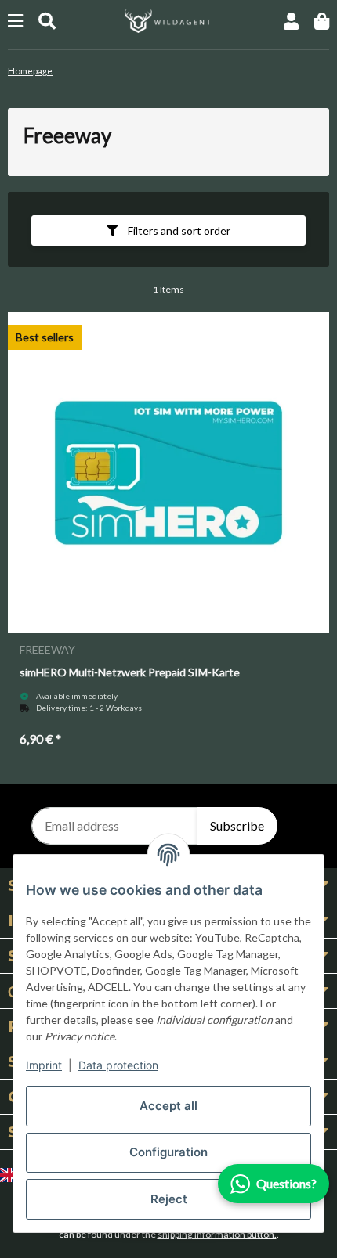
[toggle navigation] (15, 21)
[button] (291, 21)
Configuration (168, 1151)
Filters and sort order (177, 230)
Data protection (118, 1065)
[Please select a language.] (12, 1174)
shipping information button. (217, 1234)
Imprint (44, 1065)
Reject (168, 1198)
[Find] (47, 21)
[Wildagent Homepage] (168, 19)
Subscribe (237, 825)
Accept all (168, 1105)
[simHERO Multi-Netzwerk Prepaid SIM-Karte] (168, 472)
